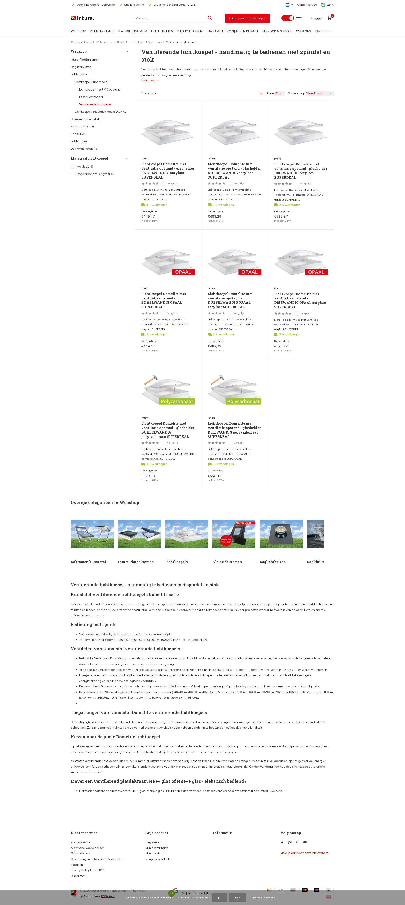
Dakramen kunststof (85, 119)
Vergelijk (172, 183)
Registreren (153, 842)
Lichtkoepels (120, 41)
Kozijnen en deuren (242, 31)
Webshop (78, 31)
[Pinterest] (297, 842)
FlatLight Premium (132, 31)
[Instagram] (290, 842)
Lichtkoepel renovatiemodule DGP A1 (101, 112)
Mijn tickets (153, 853)
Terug (78, 41)
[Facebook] (282, 842)
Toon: (270, 93)
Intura (144, 158)
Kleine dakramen (82, 126)
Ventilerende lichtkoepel (95, 104)
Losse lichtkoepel (91, 97)
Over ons (303, 31)
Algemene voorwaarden (88, 848)
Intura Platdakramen (85, 59)
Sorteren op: (297, 93)
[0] (328, 18)
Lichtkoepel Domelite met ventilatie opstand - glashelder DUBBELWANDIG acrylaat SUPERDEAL (234, 170)
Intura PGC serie (271, 791)
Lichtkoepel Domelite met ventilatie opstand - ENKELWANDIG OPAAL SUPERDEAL (163, 300)
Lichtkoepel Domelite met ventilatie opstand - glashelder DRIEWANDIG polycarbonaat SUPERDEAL (234, 430)
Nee (237, 897)
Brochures (324, 31)
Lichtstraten (162, 31)
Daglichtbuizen (189, 31)
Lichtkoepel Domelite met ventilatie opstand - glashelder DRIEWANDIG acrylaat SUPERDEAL (300, 170)
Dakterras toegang (84, 148)
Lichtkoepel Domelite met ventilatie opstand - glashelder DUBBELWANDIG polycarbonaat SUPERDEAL (167, 430)
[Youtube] (305, 842)
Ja (219, 897)
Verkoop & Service (277, 31)
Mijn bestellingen (157, 848)
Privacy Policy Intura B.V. (87, 870)
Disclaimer (78, 876)
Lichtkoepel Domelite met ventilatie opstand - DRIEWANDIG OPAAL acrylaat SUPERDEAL (300, 300)
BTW (299, 18)
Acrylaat (85, 166)
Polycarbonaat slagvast (96, 174)
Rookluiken (78, 134)
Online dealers (80, 853)
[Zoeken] (210, 18)
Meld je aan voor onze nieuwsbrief (304, 853)
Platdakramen (102, 31)
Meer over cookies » (263, 897)
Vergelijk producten (159, 859)
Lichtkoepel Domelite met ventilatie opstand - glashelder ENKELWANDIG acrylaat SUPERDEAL (167, 170)
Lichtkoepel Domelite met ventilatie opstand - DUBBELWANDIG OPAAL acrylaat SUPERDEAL (230, 300)
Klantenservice (307, 5)
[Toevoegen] (187, 218)
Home (88, 41)
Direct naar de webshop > (248, 18)
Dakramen (215, 31)
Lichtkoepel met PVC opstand (100, 89)
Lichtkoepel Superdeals (147, 41)
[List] (261, 93)
